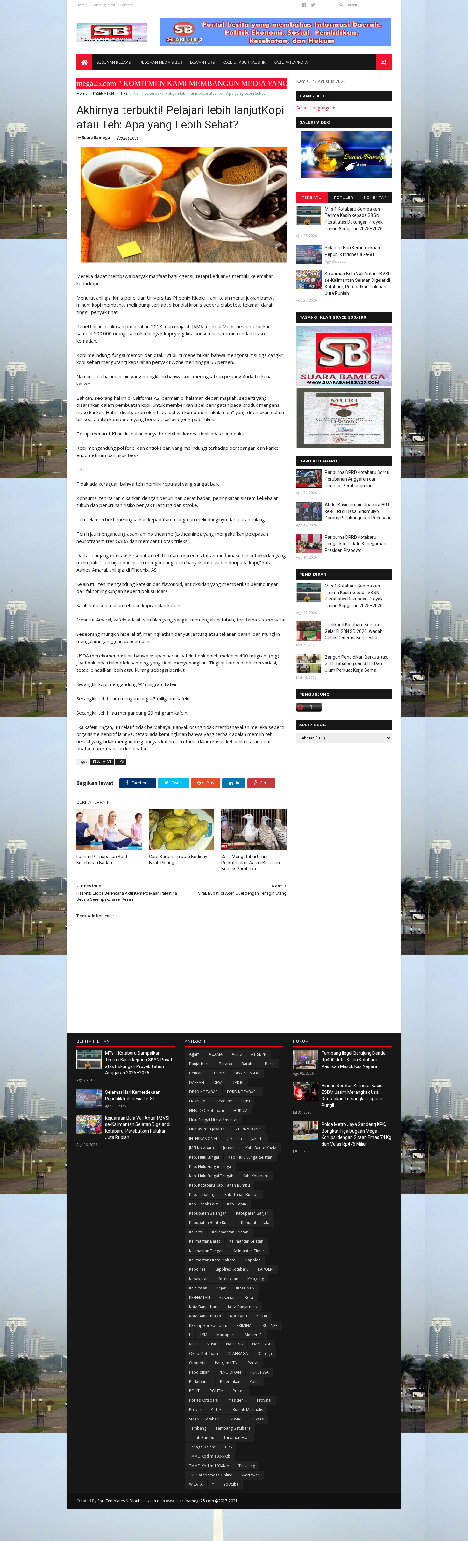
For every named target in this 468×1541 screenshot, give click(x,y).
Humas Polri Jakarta (206, 1129)
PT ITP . (217, 1409)
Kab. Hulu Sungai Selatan (250, 1157)
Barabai (248, 1063)
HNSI (245, 1101)
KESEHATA (245, 1288)
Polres (238, 1390)
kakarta (196, 1232)
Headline (224, 1101)
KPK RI (261, 1316)
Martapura (226, 1334)
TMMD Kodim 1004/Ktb (209, 1456)
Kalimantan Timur (248, 1250)
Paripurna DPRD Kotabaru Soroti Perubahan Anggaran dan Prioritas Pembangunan (357, 479)
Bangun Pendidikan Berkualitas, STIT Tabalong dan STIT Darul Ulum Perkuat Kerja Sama (356, 664)
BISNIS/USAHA (246, 1073)
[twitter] (313, 5)
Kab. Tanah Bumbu (241, 1194)
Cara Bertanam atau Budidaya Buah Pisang (179, 859)
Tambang (197, 1428)
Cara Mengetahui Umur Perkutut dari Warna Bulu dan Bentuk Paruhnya (250, 862)
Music (212, 1344)
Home (81, 5)
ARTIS (237, 1054)
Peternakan (230, 1381)
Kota (249, 1297)
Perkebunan (200, 1381)
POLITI (195, 1390)
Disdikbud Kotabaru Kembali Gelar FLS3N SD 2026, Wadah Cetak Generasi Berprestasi (354, 631)
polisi (254, 1381)
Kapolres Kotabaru (232, 1269)
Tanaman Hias (236, 1437)
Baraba (225, 1063)
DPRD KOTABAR (203, 1091)
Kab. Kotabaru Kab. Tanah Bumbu (219, 1185)
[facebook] (304, 5)
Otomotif (197, 1362)
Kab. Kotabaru (255, 1175)
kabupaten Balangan (208, 1213)
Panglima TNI (226, 1362)
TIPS (124, 93)
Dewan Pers (202, 62)
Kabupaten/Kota (290, 62)
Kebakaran (199, 1278)
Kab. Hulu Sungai (204, 1157)
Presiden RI (238, 1400)
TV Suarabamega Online (210, 1475)
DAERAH (196, 1082)
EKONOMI (198, 1101)
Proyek (195, 1409)
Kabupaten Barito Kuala (210, 1222)
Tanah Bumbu (201, 1437)
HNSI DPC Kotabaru (206, 1110)
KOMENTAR (375, 197)
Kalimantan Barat (204, 1241)
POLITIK (216, 1390)
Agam (194, 1054)
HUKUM (240, 1110)
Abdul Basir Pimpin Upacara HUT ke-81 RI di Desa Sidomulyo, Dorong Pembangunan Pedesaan (358, 511)
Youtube (231, 1484)
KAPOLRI (265, 1269)
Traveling (246, 1465)
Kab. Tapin (236, 1204)
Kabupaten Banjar (252, 1213)
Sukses (258, 1419)
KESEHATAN (103, 93)
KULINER (270, 1325)
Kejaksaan (198, 1288)
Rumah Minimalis (248, 1409)
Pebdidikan (199, 1372)
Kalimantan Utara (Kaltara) (212, 1260)
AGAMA (216, 1054)
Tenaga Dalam (202, 1447)
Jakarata (234, 1138)
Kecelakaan (228, 1278)
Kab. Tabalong (202, 1194)
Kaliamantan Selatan (230, 1232)
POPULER (343, 197)
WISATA (196, 1484)
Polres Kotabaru (203, 1400)
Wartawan (251, 1475)
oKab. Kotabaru (203, 1353)
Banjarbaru (199, 1063)
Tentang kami (103, 5)
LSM (203, 1334)
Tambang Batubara (233, 1428)
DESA (218, 1082)
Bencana (197, 1073)
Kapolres (197, 1269)
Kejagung (255, 1278)
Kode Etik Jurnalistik (244, 62)
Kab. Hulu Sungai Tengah (211, 1175)
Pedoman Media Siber (160, 62)
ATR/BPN (259, 1054)
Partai (253, 1362)
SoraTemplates (111, 1500)
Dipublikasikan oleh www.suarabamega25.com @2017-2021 (184, 1500)
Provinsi (264, 1400)
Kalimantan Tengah (206, 1250)
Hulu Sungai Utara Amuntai (213, 1119)
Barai (269, 1063)
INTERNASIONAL (203, 1138)
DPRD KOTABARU (243, 1091)
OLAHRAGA (237, 1353)
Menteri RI (254, 1334)
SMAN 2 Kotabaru (205, 1419)
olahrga (264, 1353)
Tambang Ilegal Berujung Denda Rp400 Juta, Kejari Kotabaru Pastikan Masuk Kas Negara (354, 1060)
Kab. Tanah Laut (203, 1204)
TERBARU (312, 197)
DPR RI (237, 1082)
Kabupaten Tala (255, 1222)
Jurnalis (229, 1147)
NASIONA (234, 1344)
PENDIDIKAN (230, 1372)
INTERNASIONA (247, 1129)
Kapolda (253, 1260)
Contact (126, 5)
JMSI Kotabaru (201, 1147)
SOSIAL (236, 1419)
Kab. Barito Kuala (260, 1147)
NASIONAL (261, 1344)
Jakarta (257, 1138)
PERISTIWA (259, 1372)
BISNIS (219, 1073)
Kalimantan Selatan (246, 1241)
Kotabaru (238, 1316)
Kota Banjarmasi (243, 1306)
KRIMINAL (245, 1325)
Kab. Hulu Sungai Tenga (210, 1166)
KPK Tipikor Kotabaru (208, 1325)
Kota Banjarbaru (204, 1306)
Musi (193, 1344)
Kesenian (227, 1297)
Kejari (221, 1288)
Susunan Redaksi (113, 62)
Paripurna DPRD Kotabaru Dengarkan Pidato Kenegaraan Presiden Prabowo (355, 544)
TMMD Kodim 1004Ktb (209, 1465)
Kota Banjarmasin (205, 1316)
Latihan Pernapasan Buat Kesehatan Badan (101, 859)
